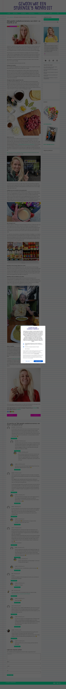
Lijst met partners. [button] (36, 353)
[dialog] (33, 344)
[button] (33, 349)
